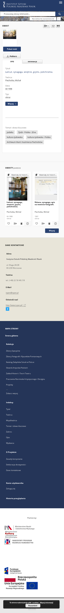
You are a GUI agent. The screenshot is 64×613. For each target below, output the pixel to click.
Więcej (52, 230)
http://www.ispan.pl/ (14, 305)
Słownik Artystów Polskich (17, 368)
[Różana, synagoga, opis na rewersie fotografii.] (46, 187)
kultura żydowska (14, 137)
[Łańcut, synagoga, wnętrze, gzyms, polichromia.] (9, 34)
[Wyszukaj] (59, 13)
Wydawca (10, 443)
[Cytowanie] (58, 26)
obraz (7, 97)
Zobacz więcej (12, 393)
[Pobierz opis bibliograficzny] (15, 224)
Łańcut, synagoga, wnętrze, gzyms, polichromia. (14, 204)
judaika (10, 132)
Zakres (9, 431)
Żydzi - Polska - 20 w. (27, 132)
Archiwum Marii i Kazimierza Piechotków (24, 142)
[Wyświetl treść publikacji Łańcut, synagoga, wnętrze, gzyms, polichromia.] (21, 224)
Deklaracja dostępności (16, 464)
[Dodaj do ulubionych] (53, 26)
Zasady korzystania (14, 459)
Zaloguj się (10, 488)
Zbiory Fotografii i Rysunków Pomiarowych (24, 356)
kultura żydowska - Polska (39, 137)
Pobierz (13, 56)
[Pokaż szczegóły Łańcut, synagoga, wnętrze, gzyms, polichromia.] (27, 224)
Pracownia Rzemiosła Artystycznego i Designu (25, 379)
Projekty (9, 384)
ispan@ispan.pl (12, 292)
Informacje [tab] (32, 62)
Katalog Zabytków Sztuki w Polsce (20, 362)
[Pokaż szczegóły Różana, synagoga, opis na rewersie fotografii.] (55, 224)
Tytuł (8, 409)
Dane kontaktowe (13, 470)
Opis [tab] (12, 62)
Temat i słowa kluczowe (16, 426)
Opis (8, 437)
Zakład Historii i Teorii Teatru (18, 373)
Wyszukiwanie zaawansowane (43, 19)
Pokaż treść (12, 49)
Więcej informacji (46, 602)
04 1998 (8, 89)
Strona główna (11, 335)
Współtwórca (11, 420)
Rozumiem (32, 605)
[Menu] (60, 2)
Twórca (9, 415)
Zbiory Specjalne (13, 351)
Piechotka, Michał (13, 80)
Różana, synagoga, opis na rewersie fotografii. (45, 203)
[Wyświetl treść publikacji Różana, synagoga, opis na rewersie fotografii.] (49, 224)
